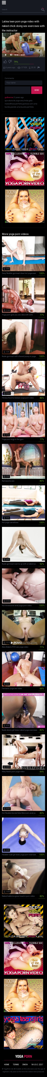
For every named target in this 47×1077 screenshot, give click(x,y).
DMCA (25, 1064)
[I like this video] (5, 62)
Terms (16, 1064)
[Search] (43, 9)
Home (6, 1064)
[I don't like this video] (10, 62)
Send (36, 90)
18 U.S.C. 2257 (37, 1064)
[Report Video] (39, 67)
